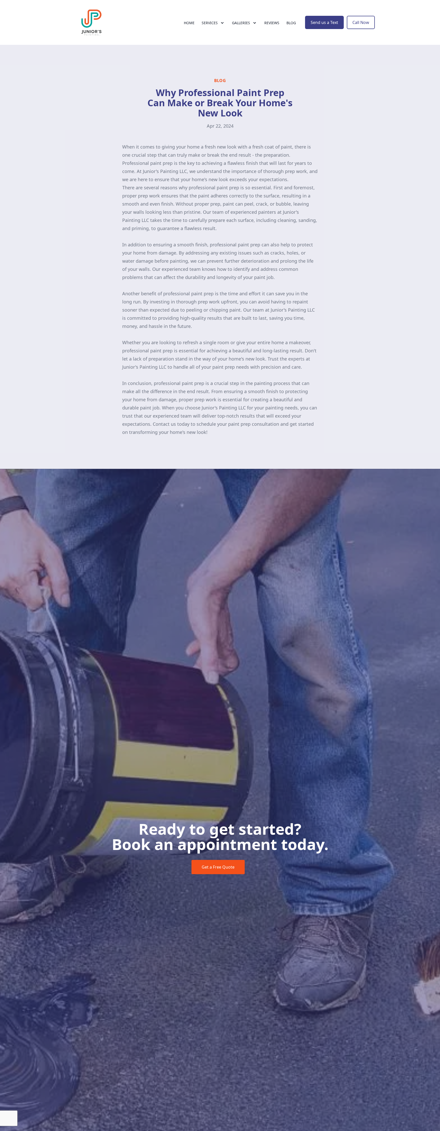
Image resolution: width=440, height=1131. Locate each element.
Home (189, 22)
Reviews (271, 22)
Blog (291, 22)
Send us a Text (324, 22)
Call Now (360, 22)
